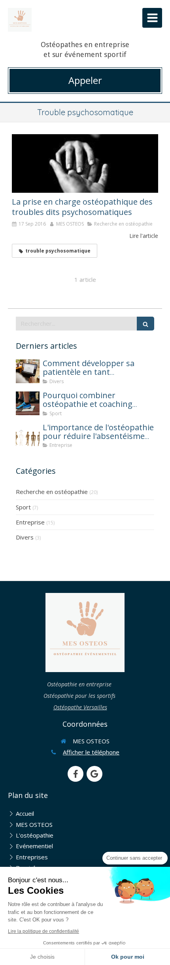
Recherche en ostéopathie (52, 492)
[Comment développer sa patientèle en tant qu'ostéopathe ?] (28, 371)
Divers (25, 537)
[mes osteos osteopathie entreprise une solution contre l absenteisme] (28, 435)
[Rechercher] (145, 324)
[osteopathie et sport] (28, 403)
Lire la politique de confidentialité (43, 931)
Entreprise (30, 522)
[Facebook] (75, 774)
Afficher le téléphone (91, 752)
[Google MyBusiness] (94, 774)
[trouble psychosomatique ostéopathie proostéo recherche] (85, 163)
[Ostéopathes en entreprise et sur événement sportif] (20, 20)
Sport (23, 507)
